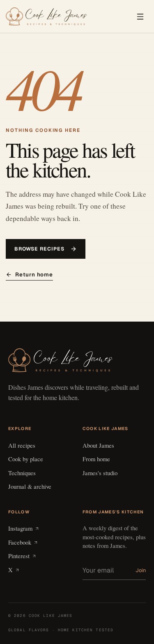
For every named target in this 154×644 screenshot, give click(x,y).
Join (141, 570)
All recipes (21, 445)
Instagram (20, 528)
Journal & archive (29, 486)
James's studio (100, 473)
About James (98, 445)
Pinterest (19, 556)
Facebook (19, 542)
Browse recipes (39, 249)
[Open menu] (140, 16)
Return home (34, 274)
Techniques (22, 473)
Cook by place (25, 459)
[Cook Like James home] (46, 16)
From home (96, 459)
